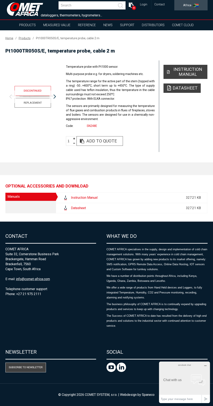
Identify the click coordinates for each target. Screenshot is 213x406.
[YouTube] (111, 371)
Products (27, 25)
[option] (32, 96)
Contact (159, 4)
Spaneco (148, 395)
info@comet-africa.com (33, 279)
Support (127, 25)
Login (143, 4)
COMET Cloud (183, 25)
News (108, 25)
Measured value (57, 25)
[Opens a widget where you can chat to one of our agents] (184, 382)
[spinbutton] (70, 141)
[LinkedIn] (121, 371)
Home (9, 38)
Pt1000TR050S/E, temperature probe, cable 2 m (67, 38)
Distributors (153, 25)
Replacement (33, 102)
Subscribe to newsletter (26, 367)
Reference (87, 25)
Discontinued (33, 90)
